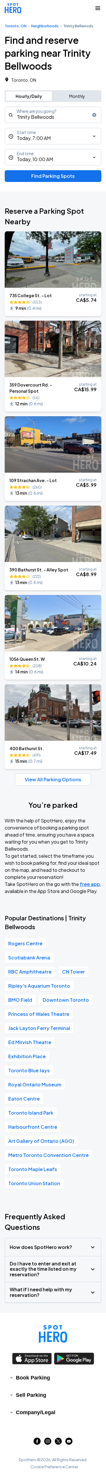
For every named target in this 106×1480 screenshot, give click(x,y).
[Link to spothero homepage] (53, 1334)
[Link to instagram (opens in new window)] (47, 1443)
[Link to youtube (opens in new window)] (68, 1443)
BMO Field (20, 1000)
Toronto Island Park (30, 1113)
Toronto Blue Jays (29, 1070)
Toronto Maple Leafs (32, 1169)
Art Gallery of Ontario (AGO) (41, 1141)
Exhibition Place (27, 1056)
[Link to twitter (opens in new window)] (58, 1443)
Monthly (77, 96)
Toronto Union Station (34, 1183)
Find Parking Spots (53, 176)
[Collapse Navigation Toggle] (97, 8)
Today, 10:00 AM (35, 159)
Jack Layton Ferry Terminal (39, 1028)
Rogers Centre (25, 943)
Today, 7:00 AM (34, 138)
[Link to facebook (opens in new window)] (37, 1443)
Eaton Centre (24, 1099)
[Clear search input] (94, 115)
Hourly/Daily (29, 96)
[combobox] (53, 115)
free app (90, 884)
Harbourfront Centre (32, 1127)
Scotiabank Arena (29, 957)
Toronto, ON (15, 26)
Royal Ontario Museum (34, 1084)
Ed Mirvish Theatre (29, 1042)
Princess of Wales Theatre (38, 1014)
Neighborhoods (45, 26)
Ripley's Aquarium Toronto (39, 986)
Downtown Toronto (66, 1000)
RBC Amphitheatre (30, 972)
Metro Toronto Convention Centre (48, 1155)
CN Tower (73, 972)
